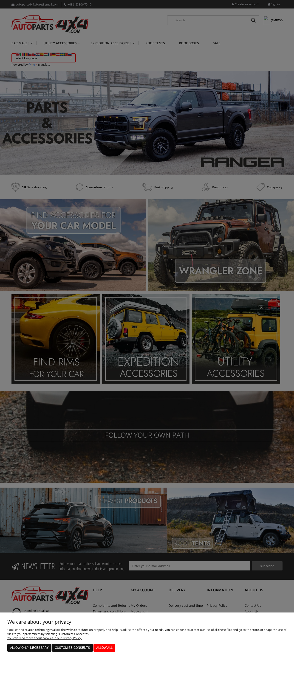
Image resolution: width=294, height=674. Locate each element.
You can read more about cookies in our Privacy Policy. (44, 638)
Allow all (104, 647)
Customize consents (72, 647)
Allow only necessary (29, 647)
